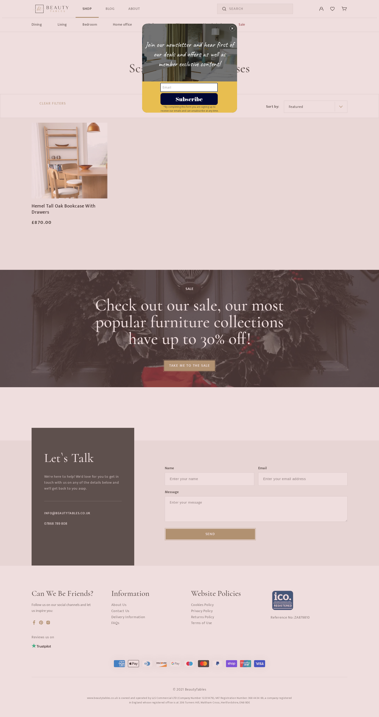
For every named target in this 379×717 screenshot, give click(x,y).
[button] (232, 28)
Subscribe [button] (189, 99)
